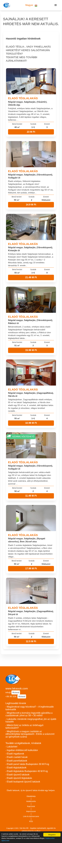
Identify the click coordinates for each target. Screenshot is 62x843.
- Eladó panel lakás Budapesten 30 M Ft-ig (27, 764)
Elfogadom (52, 835)
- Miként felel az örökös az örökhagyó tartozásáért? (24, 726)
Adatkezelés (31, 801)
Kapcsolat (31, 806)
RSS (31, 821)
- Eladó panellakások (16, 760)
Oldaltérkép (31, 796)
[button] (31, 5)
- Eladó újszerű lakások (17, 774)
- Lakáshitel (11, 746)
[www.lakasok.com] (6, 5)
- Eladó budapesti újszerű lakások (22, 781)
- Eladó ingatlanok (14, 753)
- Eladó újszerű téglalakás (18, 778)
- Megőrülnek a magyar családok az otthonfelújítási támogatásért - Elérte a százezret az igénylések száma (29, 734)
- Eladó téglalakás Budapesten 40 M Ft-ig (26, 771)
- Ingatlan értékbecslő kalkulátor (21, 750)
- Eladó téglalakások (15, 767)
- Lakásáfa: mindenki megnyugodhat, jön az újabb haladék (30, 720)
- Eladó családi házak (16, 757)
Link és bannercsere (31, 816)
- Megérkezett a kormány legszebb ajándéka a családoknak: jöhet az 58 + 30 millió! (28, 714)
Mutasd (15, 692)
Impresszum (31, 811)
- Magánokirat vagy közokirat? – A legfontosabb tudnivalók (29, 708)
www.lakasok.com (16, 688)
